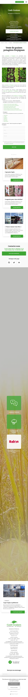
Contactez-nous (14, 31)
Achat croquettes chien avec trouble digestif (11, 108)
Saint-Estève (6, 121)
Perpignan (10, 42)
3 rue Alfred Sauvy (14, 36)
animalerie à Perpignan (10, 55)
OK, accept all (14, 683)
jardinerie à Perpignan (18, 95)
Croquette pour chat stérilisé (13, 199)
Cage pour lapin (10, 172)
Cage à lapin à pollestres (10, 602)
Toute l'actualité (17, 612)
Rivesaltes (5, 120)
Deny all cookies (14, 687)
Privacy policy (14, 694)
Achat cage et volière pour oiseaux (9, 107)
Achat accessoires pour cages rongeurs (10, 104)
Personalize (14, 691)
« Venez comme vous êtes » (13, 227)
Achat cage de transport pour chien (10, 106)
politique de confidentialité (9, 143)
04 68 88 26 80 (14, 37)
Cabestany (5, 115)
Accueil (2, 42)
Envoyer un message (14, 253)
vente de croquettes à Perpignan (10, 90)
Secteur (6, 42)
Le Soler (5, 116)
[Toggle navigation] (26, 2)
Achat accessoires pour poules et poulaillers (11, 105)
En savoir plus (17, 180)
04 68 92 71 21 (14, 25)
